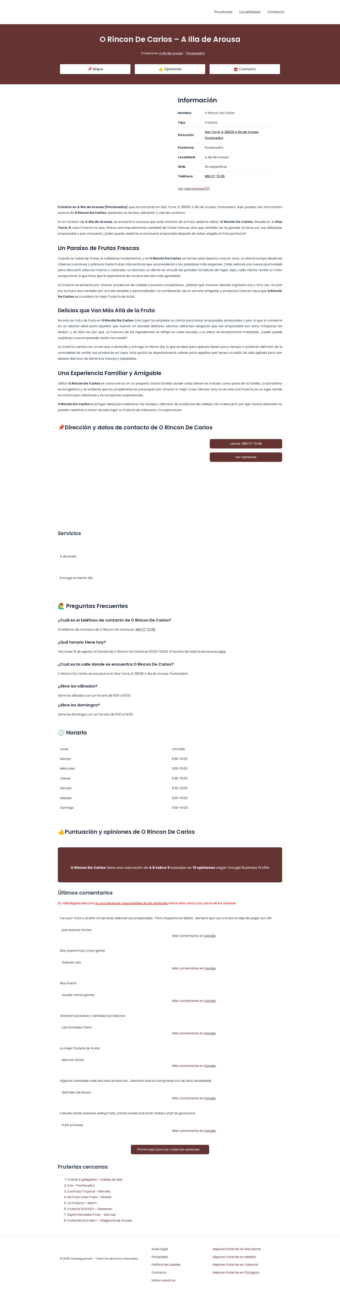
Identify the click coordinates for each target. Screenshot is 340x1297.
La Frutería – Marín (82, 1203)
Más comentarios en (194, 936)
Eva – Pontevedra (81, 1185)
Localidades (250, 11)
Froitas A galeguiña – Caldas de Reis (94, 1179)
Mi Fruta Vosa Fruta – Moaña (89, 1197)
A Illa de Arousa (171, 53)
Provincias (223, 11)
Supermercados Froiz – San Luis (91, 1214)
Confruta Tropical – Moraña (88, 1191)
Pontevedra (195, 53)
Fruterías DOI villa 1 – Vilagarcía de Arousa (99, 1220)
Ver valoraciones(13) (194, 188)
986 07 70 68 (145, 629)
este (222, 651)
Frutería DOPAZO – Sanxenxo (89, 1209)
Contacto (276, 11)
